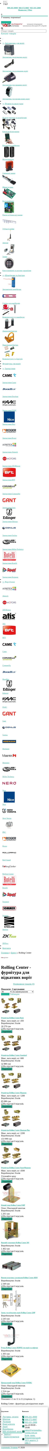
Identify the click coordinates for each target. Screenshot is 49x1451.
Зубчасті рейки (8, 229)
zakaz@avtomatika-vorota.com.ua (33, 1431)
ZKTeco (5, 943)
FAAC (4, 707)
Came (4, 651)
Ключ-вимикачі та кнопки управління (16, 271)
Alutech (5, 596)
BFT (4, 638)
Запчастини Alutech (10, 452)
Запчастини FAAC (9, 410)
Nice (4, 804)
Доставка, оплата (10, 1417)
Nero (4, 790)
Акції (4, 1426)
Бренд (13, 953)
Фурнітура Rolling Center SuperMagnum (16, 1168)
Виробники (7, 1429)
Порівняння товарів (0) (23, 984)
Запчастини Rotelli (9, 563)
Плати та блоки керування (12, 215)
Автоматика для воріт (14, 43)
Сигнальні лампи (8, 173)
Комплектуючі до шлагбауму (13, 317)
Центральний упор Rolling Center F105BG (16, 1383)
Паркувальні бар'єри (10, 345)
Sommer (5, 916)
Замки (4, 257)
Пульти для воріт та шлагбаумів (14, 118)
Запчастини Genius (9, 535)
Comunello (6, 665)
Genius (5, 735)
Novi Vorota (6, 818)
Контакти (6, 948)
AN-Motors (6, 610)
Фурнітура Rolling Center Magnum (13, 1093)
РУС (5, 2)
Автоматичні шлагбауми (11, 289)
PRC (4, 832)
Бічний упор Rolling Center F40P (13, 1205)
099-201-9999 (12, 8)
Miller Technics (8, 777)
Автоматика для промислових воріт (16, 99)
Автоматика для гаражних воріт (14, 85)
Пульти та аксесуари (14, 104)
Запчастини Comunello (11, 494)
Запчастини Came (9, 383)
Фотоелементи (8, 159)
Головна (5, 953)
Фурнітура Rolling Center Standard (14, 1055)
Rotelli (5, 888)
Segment (5, 902)
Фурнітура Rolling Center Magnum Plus (15, 1130)
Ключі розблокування (10, 132)
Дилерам (6, 1421)
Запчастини (10, 368)
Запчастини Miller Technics (12, 549)
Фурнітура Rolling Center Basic (12, 1018)
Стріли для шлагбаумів (11, 303)
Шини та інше (7, 187)
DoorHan (5, 679)
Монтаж (6, 1419)
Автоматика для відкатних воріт (14, 57)
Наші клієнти (8, 1424)
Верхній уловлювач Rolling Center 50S (15, 1243)
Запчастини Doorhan (10, 396)
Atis (3, 624)
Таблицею (14, 994)
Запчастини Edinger (10, 522)
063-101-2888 (35, 8)
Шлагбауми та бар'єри (15, 275)
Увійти (7, 1434)
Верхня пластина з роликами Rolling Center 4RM (19, 1278)
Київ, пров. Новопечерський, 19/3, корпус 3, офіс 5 (33, 1439)
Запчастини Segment (10, 577)
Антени (5, 243)
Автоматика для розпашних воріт (15, 71)
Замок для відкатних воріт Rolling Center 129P (18, 1313)
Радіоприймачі (8, 201)
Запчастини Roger (9, 438)
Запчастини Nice (8, 424)
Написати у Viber (25, 10)
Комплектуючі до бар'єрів (12, 359)
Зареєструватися (11, 1437)
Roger (4, 846)
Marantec (5, 763)
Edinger (5, 693)
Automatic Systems (9, 1447)
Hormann (5, 749)
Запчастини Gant (8, 508)
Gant (4, 721)
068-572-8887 (24, 8)
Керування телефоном (10, 145)
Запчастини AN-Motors (11, 466)
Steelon (5, 929)
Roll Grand (6, 860)
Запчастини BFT (8, 480)
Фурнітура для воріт (11, 364)
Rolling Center (7, 874)
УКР (5, 4)
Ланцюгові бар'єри (9, 331)
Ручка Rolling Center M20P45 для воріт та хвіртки (19, 1348)
